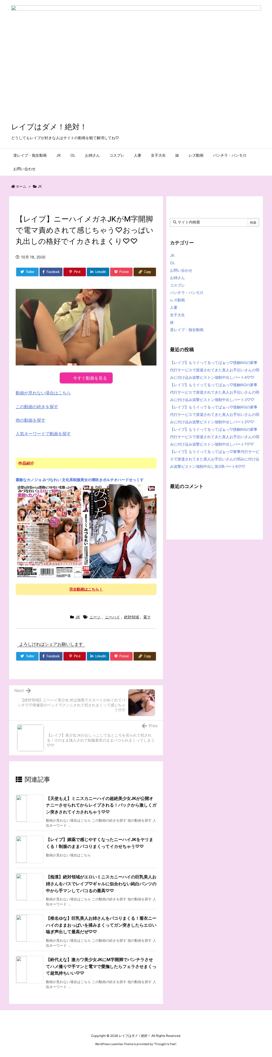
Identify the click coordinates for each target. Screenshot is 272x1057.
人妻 (173, 307)
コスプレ (177, 285)
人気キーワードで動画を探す (43, 433)
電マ (147, 617)
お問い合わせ (181, 270)
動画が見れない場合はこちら (43, 392)
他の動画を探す (30, 420)
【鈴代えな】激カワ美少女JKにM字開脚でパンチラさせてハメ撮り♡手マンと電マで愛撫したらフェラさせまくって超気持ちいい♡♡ (101, 966)
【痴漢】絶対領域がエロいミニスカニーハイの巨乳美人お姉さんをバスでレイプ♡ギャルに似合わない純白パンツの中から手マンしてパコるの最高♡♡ (101, 883)
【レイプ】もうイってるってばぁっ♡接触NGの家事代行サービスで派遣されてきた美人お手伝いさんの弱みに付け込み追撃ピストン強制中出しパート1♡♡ (214, 436)
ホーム (21, 186)
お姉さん (177, 277)
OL (172, 263)
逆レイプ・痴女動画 (186, 329)
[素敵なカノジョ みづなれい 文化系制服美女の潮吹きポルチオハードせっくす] (86, 530)
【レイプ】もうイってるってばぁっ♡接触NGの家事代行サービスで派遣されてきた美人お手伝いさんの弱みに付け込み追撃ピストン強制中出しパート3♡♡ (214, 392)
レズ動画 (177, 300)
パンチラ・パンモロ (186, 292)
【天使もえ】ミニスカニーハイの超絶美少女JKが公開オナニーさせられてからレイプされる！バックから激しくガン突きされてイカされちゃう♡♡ (101, 805)
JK (40, 186)
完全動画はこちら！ (86, 589)
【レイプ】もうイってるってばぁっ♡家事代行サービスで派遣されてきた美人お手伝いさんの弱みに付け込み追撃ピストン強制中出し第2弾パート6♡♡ (214, 459)
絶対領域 (131, 617)
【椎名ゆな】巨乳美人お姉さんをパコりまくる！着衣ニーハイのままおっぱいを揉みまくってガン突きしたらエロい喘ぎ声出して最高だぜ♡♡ (101, 924)
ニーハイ (112, 617)
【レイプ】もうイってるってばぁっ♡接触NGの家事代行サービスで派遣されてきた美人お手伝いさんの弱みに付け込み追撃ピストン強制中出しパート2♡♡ (214, 414)
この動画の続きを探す (37, 406)
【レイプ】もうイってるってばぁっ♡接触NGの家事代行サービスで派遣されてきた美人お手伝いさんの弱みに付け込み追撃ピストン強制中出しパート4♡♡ (214, 370)
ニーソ (95, 617)
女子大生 (177, 314)
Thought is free (165, 1044)
